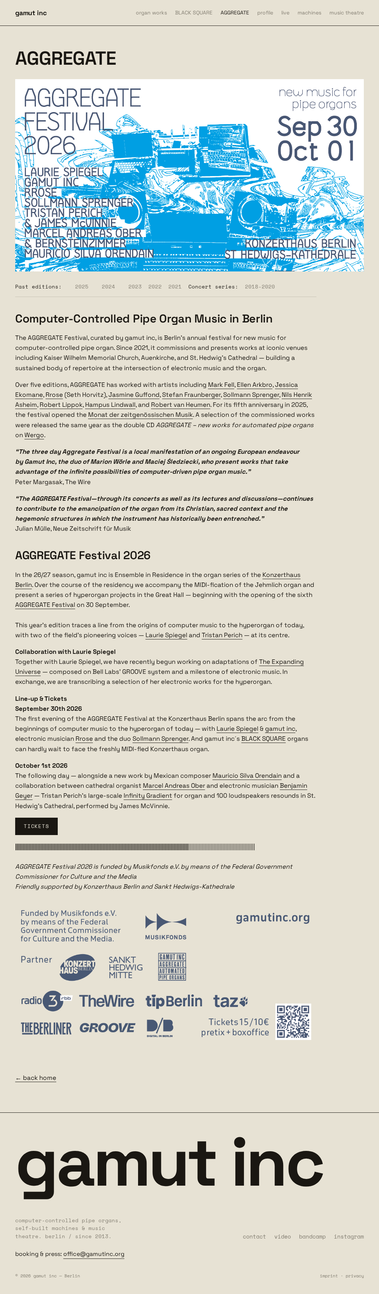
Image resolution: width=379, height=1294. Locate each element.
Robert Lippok (61, 405)
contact (254, 1236)
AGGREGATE (235, 12)
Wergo (34, 435)
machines (309, 12)
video (282, 1236)
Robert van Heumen (180, 405)
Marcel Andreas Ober (174, 785)
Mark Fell (221, 385)
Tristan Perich (222, 635)
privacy (355, 1276)
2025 (81, 286)
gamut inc (31, 13)
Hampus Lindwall (110, 405)
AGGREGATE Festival (45, 605)
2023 (135, 286)
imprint (329, 1276)
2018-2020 (260, 286)
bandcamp (312, 1236)
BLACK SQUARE (193, 12)
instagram (349, 1236)
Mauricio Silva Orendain (247, 775)
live (285, 12)
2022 (155, 286)
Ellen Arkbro (254, 385)
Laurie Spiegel (166, 635)
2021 (175, 286)
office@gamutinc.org (93, 1254)
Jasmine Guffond (134, 395)
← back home (35, 1078)
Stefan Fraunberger (191, 395)
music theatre (346, 12)
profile (265, 12)
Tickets (36, 826)
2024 (108, 286)
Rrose (54, 395)
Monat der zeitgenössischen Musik (140, 415)
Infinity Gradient (148, 795)
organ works (151, 12)
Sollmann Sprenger (251, 395)
